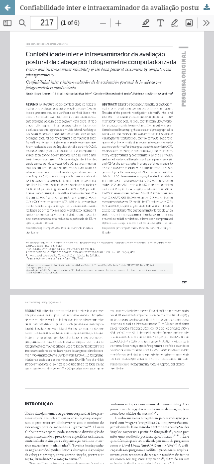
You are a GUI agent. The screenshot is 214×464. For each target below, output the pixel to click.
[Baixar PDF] (206, 7)
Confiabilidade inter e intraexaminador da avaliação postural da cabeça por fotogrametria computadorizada (117, 7)
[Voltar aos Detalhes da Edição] (7, 7)
